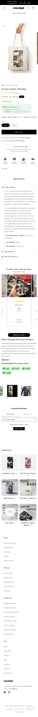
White (6, 125)
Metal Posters (9, 498)
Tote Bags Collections (28, 498)
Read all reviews (19, 335)
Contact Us (7, 591)
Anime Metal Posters (10, 621)
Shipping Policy (9, 582)
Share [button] (6, 168)
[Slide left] (15, 81)
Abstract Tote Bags (10, 630)
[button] (4, 8)
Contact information (20, 712)
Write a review (19, 429)
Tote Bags (7, 552)
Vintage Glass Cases (10, 608)
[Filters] (3, 419)
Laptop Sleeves (9, 561)
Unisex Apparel (8, 547)
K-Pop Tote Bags (9, 625)
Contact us (7, 664)
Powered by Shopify (19, 706)
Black (15, 125)
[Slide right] (23, 81)
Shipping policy (30, 709)
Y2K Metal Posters (9, 616)
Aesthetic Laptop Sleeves (28, 524)
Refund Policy (8, 577)
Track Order (7, 651)
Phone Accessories (9, 543)
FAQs (5, 660)
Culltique (10, 706)
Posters (6, 556)
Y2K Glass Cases (9, 634)
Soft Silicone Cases (28, 473)
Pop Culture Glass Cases (11, 612)
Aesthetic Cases (9, 473)
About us (6, 655)
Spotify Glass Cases (10, 603)
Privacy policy (9, 709)
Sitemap (6, 669)
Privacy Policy (8, 573)
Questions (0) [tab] (28, 414)
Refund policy (30, 706)
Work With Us (8, 673)
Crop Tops (9, 523)
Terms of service (19, 709)
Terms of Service (9, 586)
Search (6, 647)
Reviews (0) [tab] (10, 414)
